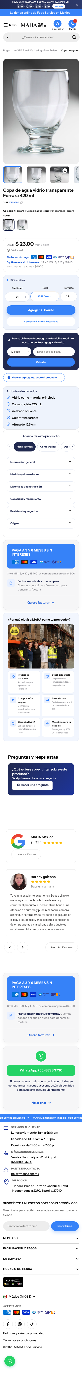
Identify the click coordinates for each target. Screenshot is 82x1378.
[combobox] (41, 37)
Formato (69, 287)
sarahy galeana (43, 877)
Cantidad (17, 288)
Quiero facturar (38, 602)
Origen (14, 523)
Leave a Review (26, 854)
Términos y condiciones (19, 1340)
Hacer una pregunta (34, 785)
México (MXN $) (20, 1296)
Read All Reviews (62, 947)
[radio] (8, 224)
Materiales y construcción (26, 486)
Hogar (6, 50)
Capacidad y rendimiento (25, 498)
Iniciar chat (38, 1103)
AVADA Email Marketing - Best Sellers (35, 50)
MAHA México (42, 837)
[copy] (21, 202)
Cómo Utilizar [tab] (48, 446)
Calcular (41, 362)
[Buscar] (74, 37)
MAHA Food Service (28, 1347)
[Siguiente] (72, 446)
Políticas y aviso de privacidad (23, 1333)
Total (45, 287)
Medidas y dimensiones (24, 474)
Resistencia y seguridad (24, 511)
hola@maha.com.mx (25, 1174)
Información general (22, 462)
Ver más (59, 6)
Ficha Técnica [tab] (25, 446)
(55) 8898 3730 (21, 1162)
